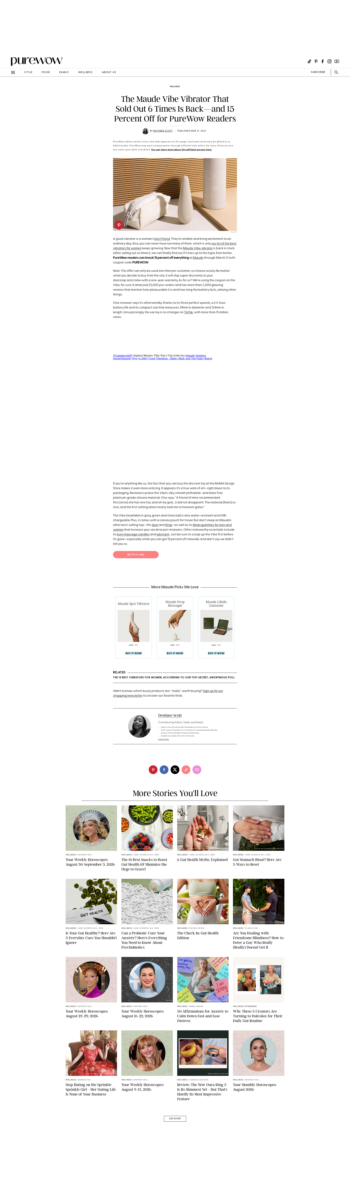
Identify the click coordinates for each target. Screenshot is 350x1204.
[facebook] (164, 769)
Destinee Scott (163, 131)
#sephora (200, 355)
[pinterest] (7, 47)
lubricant (162, 534)
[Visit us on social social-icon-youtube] (337, 61)
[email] (7, 86)
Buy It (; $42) (135, 555)
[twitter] (175, 769)
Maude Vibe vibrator (198, 248)
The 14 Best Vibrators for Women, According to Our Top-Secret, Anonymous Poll (174, 677)
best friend (162, 239)
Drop (168, 525)
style (28, 72)
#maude (190, 355)
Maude (234, 232)
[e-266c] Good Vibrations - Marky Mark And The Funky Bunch (175, 358)
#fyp (134, 358)
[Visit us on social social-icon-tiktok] (309, 61)
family (64, 72)
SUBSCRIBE (318, 72)
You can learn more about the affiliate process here (181, 150)
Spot (155, 525)
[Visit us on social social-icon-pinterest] (316, 61)
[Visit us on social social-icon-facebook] (322, 61)
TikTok (188, 312)
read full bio (163, 739)
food (46, 72)
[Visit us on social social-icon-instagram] (329, 61)
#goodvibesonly (122, 358)
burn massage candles (133, 534)
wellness (85, 72)
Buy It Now (134, 653)
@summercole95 (123, 355)
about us (109, 72)
